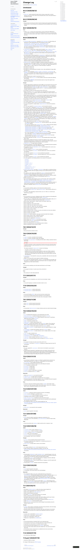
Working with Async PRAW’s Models (15, 27)
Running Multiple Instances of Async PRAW (15, 16)
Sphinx (27, 548)
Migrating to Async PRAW (14, 45)
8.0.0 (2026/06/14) (62, 6)
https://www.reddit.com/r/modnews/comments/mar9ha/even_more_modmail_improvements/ (40, 449)
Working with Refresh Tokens (15, 35)
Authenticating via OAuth (14, 13)
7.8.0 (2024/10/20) (62, 8)
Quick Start (12, 10)
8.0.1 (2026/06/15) (62, 5)
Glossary (12, 43)
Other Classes (13, 30)
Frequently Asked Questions (15, 21)
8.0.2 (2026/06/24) (62, 4)
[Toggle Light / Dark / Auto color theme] (56, 1)
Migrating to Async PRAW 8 (15, 46)
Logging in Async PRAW (14, 18)
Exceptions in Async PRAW (15, 28)
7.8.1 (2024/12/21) (62, 7)
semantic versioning (33, 4)
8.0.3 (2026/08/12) (62, 3)
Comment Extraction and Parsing (14, 34)
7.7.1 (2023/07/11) (62, 9)
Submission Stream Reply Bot (15, 37)
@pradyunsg (31, 548)
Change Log (12, 40)
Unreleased (61, 2)
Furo (33, 548)
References (12, 48)
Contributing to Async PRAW (15, 42)
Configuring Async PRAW (14, 14)
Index (11, 49)
